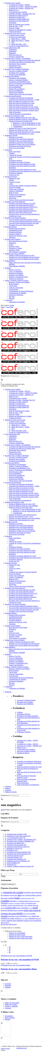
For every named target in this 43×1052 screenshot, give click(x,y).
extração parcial (24, 901)
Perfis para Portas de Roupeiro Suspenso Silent (26, 780)
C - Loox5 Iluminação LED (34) (15, 838)
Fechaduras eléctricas (23, 714)
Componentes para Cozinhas (26, 749)
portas (33, 913)
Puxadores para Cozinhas (25, 702)
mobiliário (25, 908)
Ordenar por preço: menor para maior (20, 936)
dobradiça (12, 901)
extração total (32, 901)
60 (9, 950)
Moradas (7, 1019)
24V (2, 892)
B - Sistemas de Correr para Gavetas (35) (18, 836)
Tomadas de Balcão (23, 753)
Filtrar (3, 876)
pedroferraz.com (21, 1048)
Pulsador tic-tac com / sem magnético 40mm (19, 969)
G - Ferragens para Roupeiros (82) (15, 845)
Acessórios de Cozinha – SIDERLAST (29, 746)
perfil (35, 907)
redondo (29, 916)
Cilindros (20, 712)
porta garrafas (26, 913)
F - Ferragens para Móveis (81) (14, 843)
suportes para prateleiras (32, 920)
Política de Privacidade (12, 1003)
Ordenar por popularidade (17, 933)
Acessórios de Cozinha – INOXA (27, 744)
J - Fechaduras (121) (11, 850)
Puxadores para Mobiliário (25, 704)
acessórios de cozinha (13, 892)
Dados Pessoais (10, 1017)
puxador (4, 916)
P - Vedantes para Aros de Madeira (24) (17, 861)
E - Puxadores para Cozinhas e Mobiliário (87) (19, 841)
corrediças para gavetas (25, 898)
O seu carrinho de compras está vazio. (13, 384)
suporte (32, 918)
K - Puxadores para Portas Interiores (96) (18, 852)
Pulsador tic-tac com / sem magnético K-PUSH (20, 959)
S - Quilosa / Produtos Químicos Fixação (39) (19, 866)
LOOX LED (10, 908)
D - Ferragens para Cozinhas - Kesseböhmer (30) (20, 839)
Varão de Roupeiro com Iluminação (28, 785)
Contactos (8, 1008)
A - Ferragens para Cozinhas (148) (16, 834)
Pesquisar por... (5, 376)
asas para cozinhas (7, 898)
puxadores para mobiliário (17, 916)
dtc (17, 901)
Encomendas (9, 1016)
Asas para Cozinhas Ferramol (26, 700)
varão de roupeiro (5, 922)
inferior (26, 905)
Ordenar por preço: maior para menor (20, 938)
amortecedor (13, 895)
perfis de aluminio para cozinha (12, 910)
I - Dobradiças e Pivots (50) (13, 848)
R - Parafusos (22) (10, 864)
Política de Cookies (11, 1004)
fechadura (4, 903)
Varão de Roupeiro (23, 783)
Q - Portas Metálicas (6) (12, 863)
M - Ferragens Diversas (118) (14, 855)
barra (17, 897)
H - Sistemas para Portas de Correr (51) (17, 846)
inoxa (30, 905)
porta (19, 913)
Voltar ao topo (5, 1048)
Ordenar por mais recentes (17, 935)
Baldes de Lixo (21, 747)
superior (27, 918)
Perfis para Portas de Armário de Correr (29, 767)
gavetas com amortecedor (16, 905)
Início (2, 810)
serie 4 (22, 918)
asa (19, 895)
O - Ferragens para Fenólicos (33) (15, 859)
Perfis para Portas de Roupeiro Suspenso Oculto (26, 776)
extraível (38, 901)
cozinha (5, 900)
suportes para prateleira (14, 920)
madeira (18, 908)
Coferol (11, 305)
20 (9, 947)
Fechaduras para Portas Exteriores (27, 716)
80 (9, 952)
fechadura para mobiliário (14, 903)
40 (9, 949)
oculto (30, 908)
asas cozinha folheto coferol (31, 895)
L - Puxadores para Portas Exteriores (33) (18, 854)
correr (32, 898)
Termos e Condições (11, 1006)
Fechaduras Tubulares (24, 732)
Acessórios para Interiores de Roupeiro (29, 761)
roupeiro (18, 918)
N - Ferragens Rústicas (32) (13, 857)
